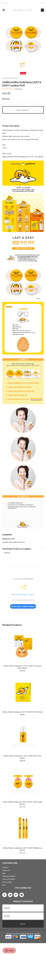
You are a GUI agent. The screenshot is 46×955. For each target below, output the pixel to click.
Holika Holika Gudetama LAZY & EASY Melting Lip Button (22, 849)
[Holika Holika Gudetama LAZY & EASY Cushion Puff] (23, 38)
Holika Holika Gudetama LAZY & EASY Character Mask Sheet (22, 667)
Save (24, 73)
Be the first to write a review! (23, 606)
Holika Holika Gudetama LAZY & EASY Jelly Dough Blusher (22, 803)
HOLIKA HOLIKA (10, 78)
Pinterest (16, 895)
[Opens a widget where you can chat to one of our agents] (9, 951)
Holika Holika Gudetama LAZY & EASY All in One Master (22, 757)
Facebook (4, 895)
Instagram (21, 895)
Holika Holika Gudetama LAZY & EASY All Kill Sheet (22, 712)
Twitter (10, 895)
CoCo (23, 10)
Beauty (7, 553)
